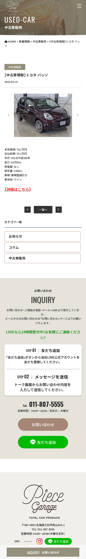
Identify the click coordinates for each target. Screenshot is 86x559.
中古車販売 (15, 67)
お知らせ (15, 236)
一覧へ (43, 210)
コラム (14, 247)
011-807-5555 (43, 404)
